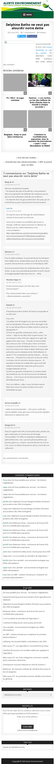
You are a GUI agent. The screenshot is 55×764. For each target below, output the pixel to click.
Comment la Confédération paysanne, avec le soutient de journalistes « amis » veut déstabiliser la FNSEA (40, 140)
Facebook (33, 36)
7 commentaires (29, 32)
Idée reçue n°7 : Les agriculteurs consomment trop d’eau (25, 646)
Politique (42, 32)
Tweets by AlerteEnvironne (14, 747)
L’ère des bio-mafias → (27, 157)
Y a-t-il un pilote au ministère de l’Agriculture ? (30, 556)
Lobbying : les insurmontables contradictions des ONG (25, 641)
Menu (29, 14)
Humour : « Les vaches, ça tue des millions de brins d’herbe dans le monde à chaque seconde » (40, 102)
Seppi (5, 494)
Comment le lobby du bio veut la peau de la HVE (31, 551)
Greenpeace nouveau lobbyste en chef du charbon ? (24, 664)
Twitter (22, 36)
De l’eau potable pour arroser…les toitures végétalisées (25, 592)
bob (8, 208)
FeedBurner (33, 730)
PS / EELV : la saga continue (15, 99)
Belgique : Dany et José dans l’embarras (15, 135)
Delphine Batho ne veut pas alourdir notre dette (27, 26)
